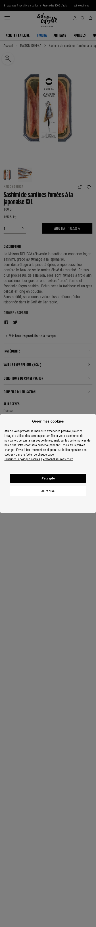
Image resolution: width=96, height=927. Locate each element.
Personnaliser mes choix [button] (58, 459)
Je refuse (48, 491)
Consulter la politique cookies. (22, 459)
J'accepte (48, 478)
